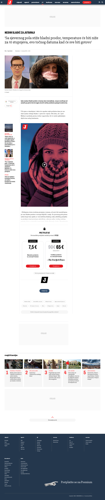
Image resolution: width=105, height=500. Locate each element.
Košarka (22, 444)
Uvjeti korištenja (24, 463)
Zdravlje (38, 444)
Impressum (23, 461)
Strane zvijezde (89, 442)
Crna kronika (7, 444)
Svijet (6, 442)
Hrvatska (6, 440)
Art (70, 440)
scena (88, 437)
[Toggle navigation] (1, 2)
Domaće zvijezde (89, 440)
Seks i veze (39, 445)
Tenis (22, 445)
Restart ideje (55, 442)
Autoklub (6, 468)
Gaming (38, 451)
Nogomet (22, 442)
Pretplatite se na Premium (76, 482)
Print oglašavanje (24, 470)
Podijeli (8, 105)
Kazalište (71, 447)
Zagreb (6, 445)
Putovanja (39, 447)
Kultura (49, 2)
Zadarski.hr (7, 480)
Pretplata (86, 2)
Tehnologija (39, 440)
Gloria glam (7, 475)
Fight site (22, 447)
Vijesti (19, 2)
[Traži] (102, 2)
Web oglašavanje (24, 468)
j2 (37, 437)
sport (22, 437)
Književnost (71, 444)
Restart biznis (55, 440)
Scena (65, 2)
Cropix (6, 484)
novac (55, 437)
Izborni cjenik (23, 466)
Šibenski (6, 482)
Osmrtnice (75, 2)
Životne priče (39, 449)
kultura (71, 437)
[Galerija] (36, 71)
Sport (26, 2)
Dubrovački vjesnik (8, 477)
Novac (57, 2)
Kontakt (22, 472)
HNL (22, 440)
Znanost (38, 442)
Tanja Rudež (9, 51)
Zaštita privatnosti (24, 465)
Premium (35, 2)
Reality (87, 444)
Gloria (6, 473)
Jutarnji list (7, 461)
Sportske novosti (8, 465)
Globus (6, 466)
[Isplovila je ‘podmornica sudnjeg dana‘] (33, 364)
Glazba (70, 445)
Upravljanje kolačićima (25, 473)
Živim (6, 479)
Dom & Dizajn (7, 470)
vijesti (6, 437)
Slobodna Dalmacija (8, 463)
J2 (42, 2)
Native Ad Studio (8, 486)
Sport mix (22, 449)
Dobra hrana (7, 472)
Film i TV (71, 442)
